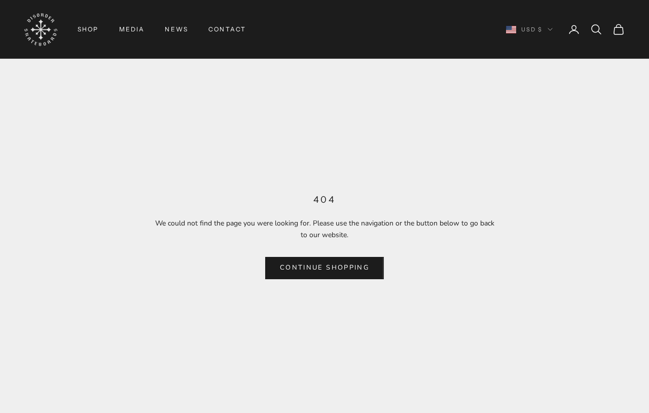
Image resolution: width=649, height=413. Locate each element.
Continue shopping (324, 267)
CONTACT (227, 29)
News (176, 29)
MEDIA (132, 29)
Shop (88, 29)
